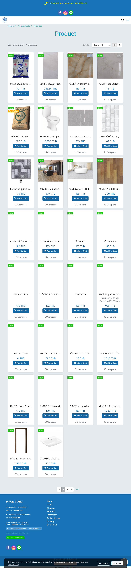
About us (51, 508)
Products (51, 511)
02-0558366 (15, 517)
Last (76, 489)
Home (50, 504)
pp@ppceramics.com (20, 524)
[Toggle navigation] (127, 20)
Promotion (52, 514)
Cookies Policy (13, 564)
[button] (121, 20)
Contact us (52, 524)
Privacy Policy (79, 562)
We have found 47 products (22, 45)
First (54, 489)
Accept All (117, 563)
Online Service (53, 518)
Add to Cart (21, 93)
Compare (22, 99)
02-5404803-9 (16, 510)
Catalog (50, 521)
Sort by (87, 45)
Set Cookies (103, 563)
